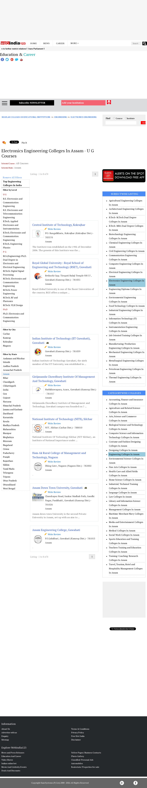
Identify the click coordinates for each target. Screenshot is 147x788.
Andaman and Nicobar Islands (14, 360)
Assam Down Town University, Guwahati (57, 487)
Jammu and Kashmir (12, 409)
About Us (5, 729)
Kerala (6, 421)
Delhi (5, 389)
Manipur (7, 433)
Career (60, 43)
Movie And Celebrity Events (14, 767)
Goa (5, 393)
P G (4, 251)
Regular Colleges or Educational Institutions (26, 117)
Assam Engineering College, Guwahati (56, 530)
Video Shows (7, 759)
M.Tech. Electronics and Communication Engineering (14, 282)
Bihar (5, 377)
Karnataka (8, 417)
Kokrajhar (8, 341)
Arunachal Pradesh (12, 369)
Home (33, 43)
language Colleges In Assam (123, 492)
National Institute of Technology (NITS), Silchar (62, 419)
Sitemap (5, 739)
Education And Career (11, 756)
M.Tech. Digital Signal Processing (13, 273)
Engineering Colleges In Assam (124, 454)
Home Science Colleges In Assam (125, 479)
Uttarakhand (9, 484)
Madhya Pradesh (11, 425)
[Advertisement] (73, 20)
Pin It (24, 142)
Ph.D (5, 309)
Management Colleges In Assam (124, 509)
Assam (6, 374)
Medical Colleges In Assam (122, 530)
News (46, 43)
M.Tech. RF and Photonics (10, 299)
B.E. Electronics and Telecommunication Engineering (12, 214)
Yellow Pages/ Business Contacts (86, 752)
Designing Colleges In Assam (123, 450)
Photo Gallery (77, 756)
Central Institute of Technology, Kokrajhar (58, 225)
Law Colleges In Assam (120, 496)
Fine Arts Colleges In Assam (123, 467)
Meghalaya (8, 437)
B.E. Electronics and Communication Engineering (12, 202)
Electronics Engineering (84, 117)
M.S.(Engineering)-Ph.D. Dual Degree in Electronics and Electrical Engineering (14, 262)
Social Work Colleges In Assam (124, 534)
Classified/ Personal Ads (82, 759)
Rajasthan (8, 460)
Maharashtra (9, 429)
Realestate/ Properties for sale (85, 767)
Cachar (6, 333)
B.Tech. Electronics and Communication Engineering (14, 236)
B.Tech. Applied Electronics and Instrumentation (11, 225)
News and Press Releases (12, 752)
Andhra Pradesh (11, 366)
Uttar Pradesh (10, 480)
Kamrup (7, 337)
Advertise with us (9, 732)
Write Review (54, 229)
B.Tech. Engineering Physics (12, 245)
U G (4, 194)
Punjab (6, 456)
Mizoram (7, 441)
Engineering (60, 117)
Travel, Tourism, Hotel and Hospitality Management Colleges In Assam (126, 568)
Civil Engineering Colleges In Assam (126, 251)
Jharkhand (8, 413)
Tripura (6, 476)
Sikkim (6, 464)
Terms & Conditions (80, 729)
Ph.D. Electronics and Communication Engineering (13, 317)
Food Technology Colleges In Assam (127, 305)
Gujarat (6, 397)
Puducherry (8, 453)
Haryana (7, 401)
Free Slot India (77, 736)
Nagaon (7, 345)
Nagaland (7, 445)
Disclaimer (76, 739)
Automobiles (77, 763)
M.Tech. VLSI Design (13, 305)
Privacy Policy (77, 732)
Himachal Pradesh (12, 405)
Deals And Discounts (10, 770)
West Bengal (9, 488)
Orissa (6, 449)
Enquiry (4, 736)
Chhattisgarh (9, 385)
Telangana (8, 472)
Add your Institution (73, 102)
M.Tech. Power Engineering (10, 291)
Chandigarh (8, 381)
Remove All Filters (12, 177)
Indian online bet (9, 763)
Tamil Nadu (8, 468)
